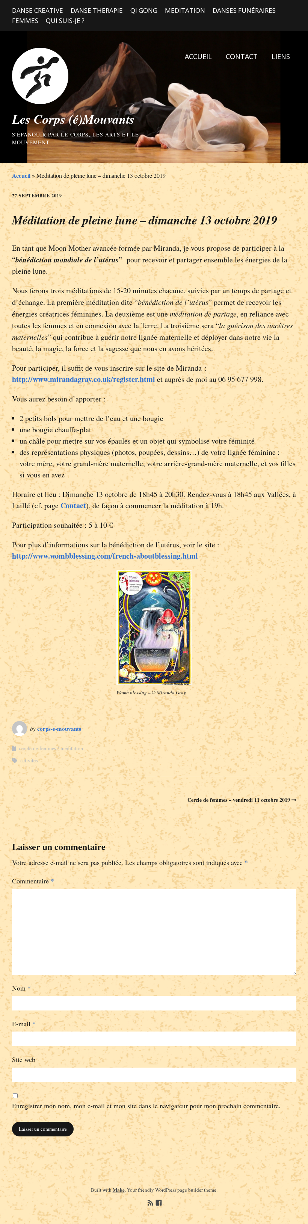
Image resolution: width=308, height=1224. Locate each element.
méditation (71, 748)
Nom (21, 987)
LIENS (281, 56)
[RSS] (150, 1203)
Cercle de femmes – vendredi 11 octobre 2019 (238, 800)
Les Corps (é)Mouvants (73, 119)
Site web (23, 1059)
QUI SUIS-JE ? (65, 20)
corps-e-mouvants (59, 728)
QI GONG (143, 10)
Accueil (21, 175)
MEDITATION (185, 10)
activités (29, 760)
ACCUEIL (198, 56)
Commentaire (33, 880)
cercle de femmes (37, 748)
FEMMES (25, 20)
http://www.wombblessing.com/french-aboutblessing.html (105, 555)
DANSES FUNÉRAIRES (244, 10)
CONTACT (242, 56)
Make (119, 1189)
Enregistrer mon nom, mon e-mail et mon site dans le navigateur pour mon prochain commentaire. (146, 1105)
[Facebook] (159, 1203)
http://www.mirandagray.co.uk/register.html (83, 379)
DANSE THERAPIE (97, 10)
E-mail (24, 1023)
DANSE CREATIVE (37, 10)
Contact (73, 505)
